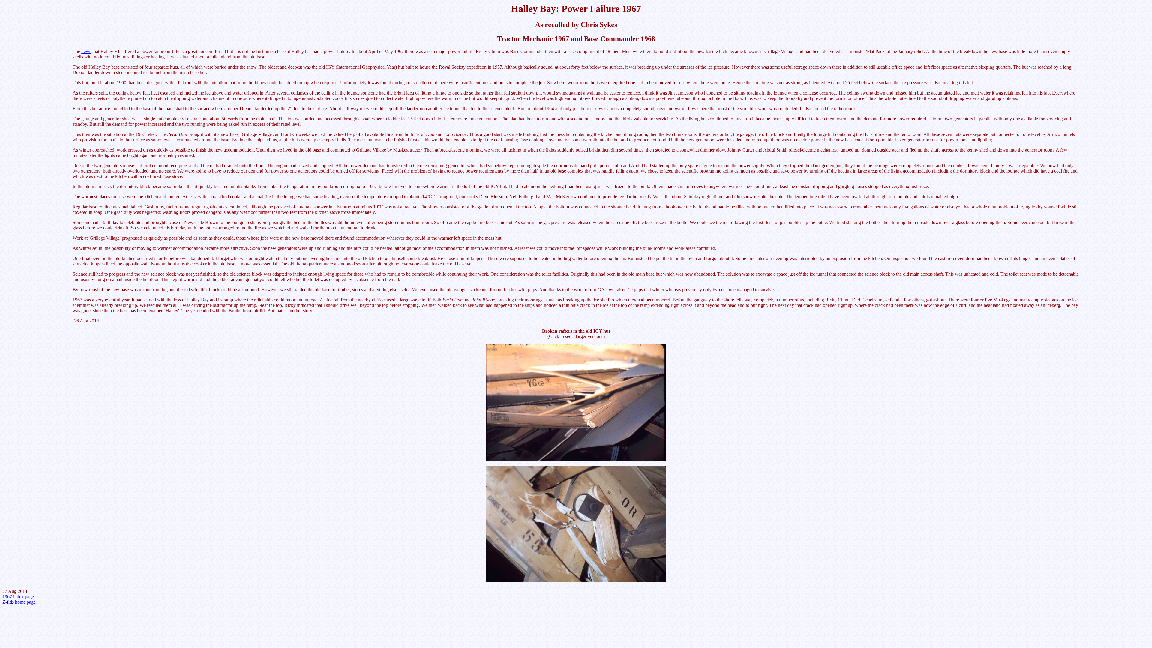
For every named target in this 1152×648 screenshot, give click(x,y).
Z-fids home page (19, 601)
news (86, 51)
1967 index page (18, 596)
